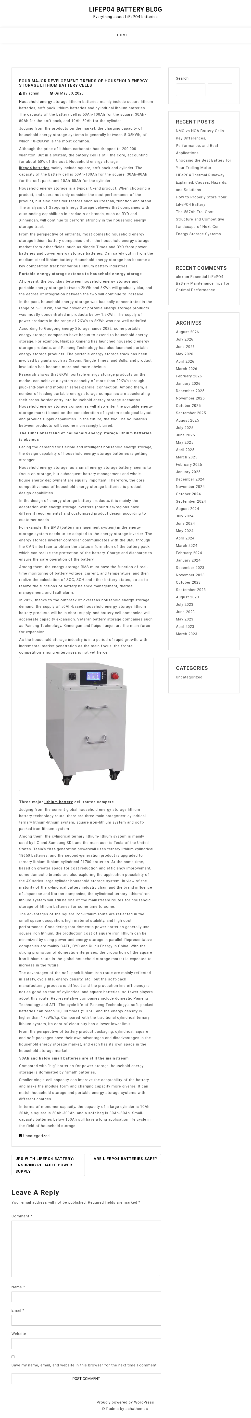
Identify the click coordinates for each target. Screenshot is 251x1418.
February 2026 (189, 376)
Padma (112, 1408)
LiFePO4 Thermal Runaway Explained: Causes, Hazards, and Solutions (201, 182)
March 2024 (186, 545)
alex (179, 277)
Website (19, 1334)
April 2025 (185, 450)
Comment (22, 1216)
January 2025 (188, 472)
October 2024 (188, 494)
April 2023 (185, 626)
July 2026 (184, 339)
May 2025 (184, 442)
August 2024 (187, 509)
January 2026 (188, 383)
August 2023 (187, 597)
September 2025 (191, 413)
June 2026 (185, 346)
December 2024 (190, 479)
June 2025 (185, 435)
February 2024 (189, 553)
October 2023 (188, 582)
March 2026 (186, 369)
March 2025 (186, 457)
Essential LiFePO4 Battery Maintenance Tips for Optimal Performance (203, 283)
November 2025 (190, 398)
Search (182, 78)
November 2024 (190, 486)
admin (33, 93)
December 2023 (190, 567)
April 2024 (185, 538)
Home (122, 35)
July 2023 (184, 604)
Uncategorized (36, 1136)
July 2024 (184, 516)
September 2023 (191, 590)
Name (18, 1287)
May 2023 (184, 619)
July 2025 (184, 428)
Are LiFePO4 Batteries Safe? (125, 1158)
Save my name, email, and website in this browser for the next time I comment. (85, 1365)
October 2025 (188, 405)
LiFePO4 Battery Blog (125, 9)
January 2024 (188, 560)
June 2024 (185, 523)
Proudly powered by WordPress (125, 1402)
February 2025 (189, 464)
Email (18, 1310)
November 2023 (190, 575)
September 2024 (191, 501)
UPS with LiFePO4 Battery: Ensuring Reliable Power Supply (44, 1165)
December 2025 (190, 391)
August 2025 (187, 420)
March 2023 (186, 634)
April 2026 (185, 361)
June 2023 (185, 612)
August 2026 (187, 332)
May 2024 (184, 531)
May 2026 (184, 354)
